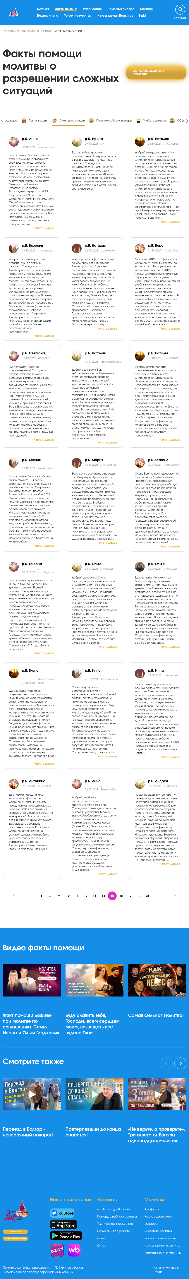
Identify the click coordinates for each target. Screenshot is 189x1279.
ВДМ (142, 15)
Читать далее (44, 228)
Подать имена (47, 15)
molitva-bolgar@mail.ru (113, 1209)
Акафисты (152, 1209)
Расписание (92, 9)
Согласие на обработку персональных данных (38, 1272)
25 (147, 895)
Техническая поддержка (115, 1223)
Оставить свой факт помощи (149, 72)
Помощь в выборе (121, 9)
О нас (101, 1245)
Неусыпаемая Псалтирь (115, 15)
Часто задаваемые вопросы (159, 1220)
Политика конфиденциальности (26, 1267)
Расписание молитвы (160, 1238)
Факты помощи (66, 9)
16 (121, 895)
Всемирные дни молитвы (163, 1252)
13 (94, 895)
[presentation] (2, 120)
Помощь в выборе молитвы (117, 1216)
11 (76, 895)
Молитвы (146, 9)
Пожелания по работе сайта (113, 1235)
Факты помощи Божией (34, 31)
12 (85, 895)
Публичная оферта (69, 1267)
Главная (43, 9)
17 (130, 895)
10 (68, 895)
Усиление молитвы (78, 15)
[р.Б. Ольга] (141, 567)
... (50, 895)
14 (103, 895)
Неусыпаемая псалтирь (162, 1245)
